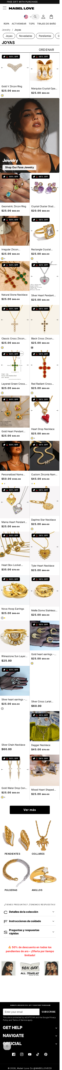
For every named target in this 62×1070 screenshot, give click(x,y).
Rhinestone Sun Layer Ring (13, 656)
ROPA (6, 23)
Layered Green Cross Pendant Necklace (13, 383)
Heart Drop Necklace (42, 429)
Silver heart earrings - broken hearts (13, 699)
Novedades (25, 35)
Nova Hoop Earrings (12, 608)
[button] (35, 16)
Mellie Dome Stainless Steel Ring (43, 610)
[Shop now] (30, 968)
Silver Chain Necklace (13, 744)
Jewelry (6, 29)
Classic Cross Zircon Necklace (12, 338)
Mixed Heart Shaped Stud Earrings (42, 789)
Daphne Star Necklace (43, 519)
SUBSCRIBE (49, 1012)
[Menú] (4, 8)
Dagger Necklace (40, 745)
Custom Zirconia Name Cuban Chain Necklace (44, 474)
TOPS (32, 23)
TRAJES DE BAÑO (46, 23)
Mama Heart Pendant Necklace (13, 522)
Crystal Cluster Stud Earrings (42, 206)
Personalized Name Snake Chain (12, 474)
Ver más (29, 810)
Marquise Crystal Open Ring (44, 88)
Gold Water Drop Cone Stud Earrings (13, 788)
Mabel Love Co (25, 1068)
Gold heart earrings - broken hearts (42, 654)
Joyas (9, 35)
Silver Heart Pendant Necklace (42, 295)
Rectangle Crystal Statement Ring (41, 249)
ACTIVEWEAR (19, 23)
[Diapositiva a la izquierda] (2, 67)
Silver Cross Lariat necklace (41, 701)
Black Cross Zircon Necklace (41, 338)
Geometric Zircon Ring (13, 206)
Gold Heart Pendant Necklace (12, 431)
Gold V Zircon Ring (11, 86)
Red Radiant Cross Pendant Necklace (41, 383)
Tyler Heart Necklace (42, 565)
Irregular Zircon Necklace (9, 249)
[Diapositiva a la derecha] (27, 67)
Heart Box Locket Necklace (11, 565)
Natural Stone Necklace (14, 294)
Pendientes (45, 35)
